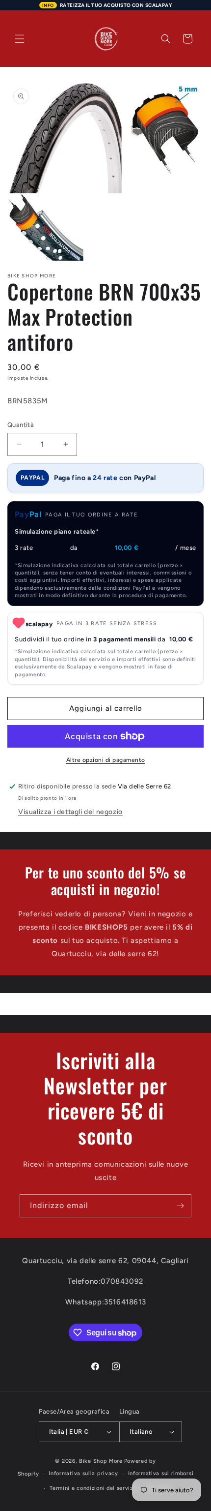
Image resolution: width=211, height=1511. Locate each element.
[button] (19, 39)
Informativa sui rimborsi (161, 1473)
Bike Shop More (101, 1461)
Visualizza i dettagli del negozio (70, 812)
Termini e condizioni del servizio (94, 1488)
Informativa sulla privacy (83, 1473)
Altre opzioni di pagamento (105, 759)
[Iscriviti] (180, 1205)
